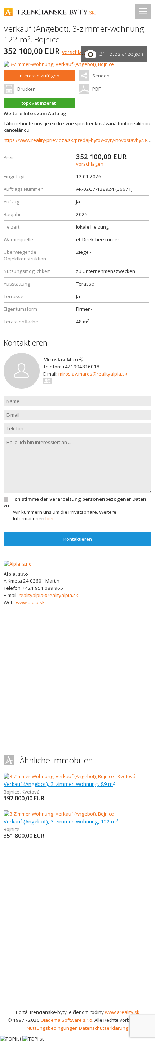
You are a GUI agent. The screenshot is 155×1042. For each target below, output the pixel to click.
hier (49, 518)
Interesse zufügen (39, 75)
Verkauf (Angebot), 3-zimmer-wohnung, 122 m (61, 821)
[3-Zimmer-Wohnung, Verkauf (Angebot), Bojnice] (59, 64)
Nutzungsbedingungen (52, 1028)
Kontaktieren (77, 539)
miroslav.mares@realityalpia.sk (92, 373)
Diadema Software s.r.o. (67, 1020)
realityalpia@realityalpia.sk (48, 595)
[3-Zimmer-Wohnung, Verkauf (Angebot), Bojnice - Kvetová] (70, 776)
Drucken (26, 89)
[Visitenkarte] (47, 381)
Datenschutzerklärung (103, 1028)
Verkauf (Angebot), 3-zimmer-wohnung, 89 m (59, 783)
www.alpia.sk (30, 602)
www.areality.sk (122, 1012)
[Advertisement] (77, 927)
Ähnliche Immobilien (56, 760)
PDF (96, 89)
